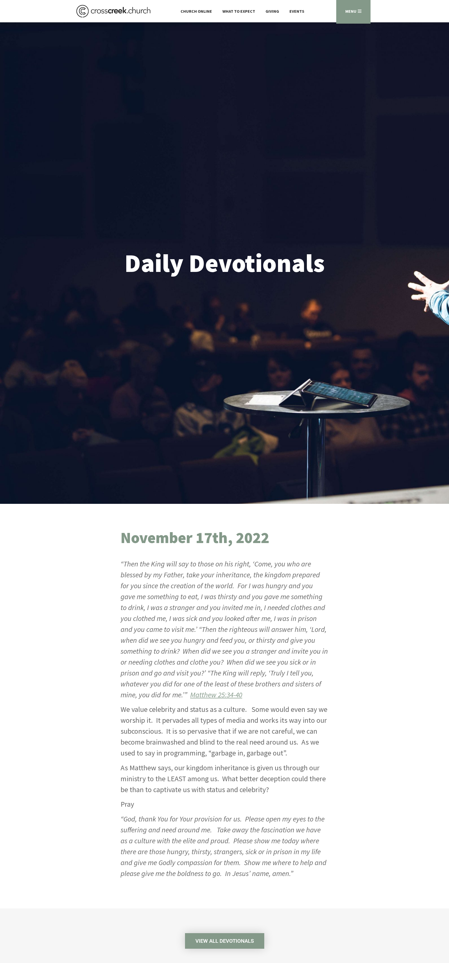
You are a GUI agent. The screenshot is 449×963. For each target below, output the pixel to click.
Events (296, 11)
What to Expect (238, 11)
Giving (272, 11)
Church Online (196, 11)
